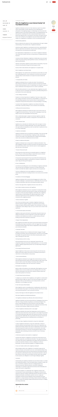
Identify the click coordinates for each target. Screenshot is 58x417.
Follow (54, 30)
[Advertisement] (29, 11)
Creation (4, 29)
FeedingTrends (6, 2)
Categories (5, 34)
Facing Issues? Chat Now (6, 37)
